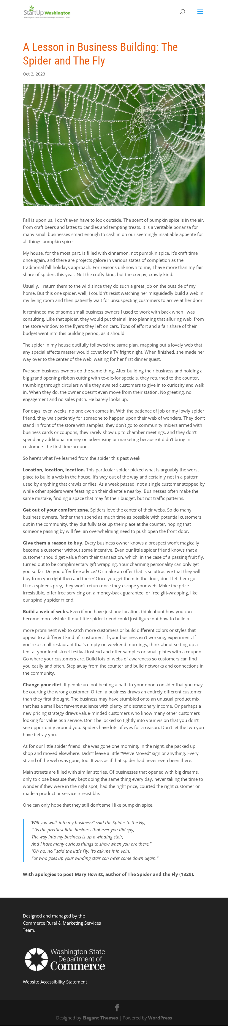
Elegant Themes (100, 1018)
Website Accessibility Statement (55, 982)
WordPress (160, 1018)
